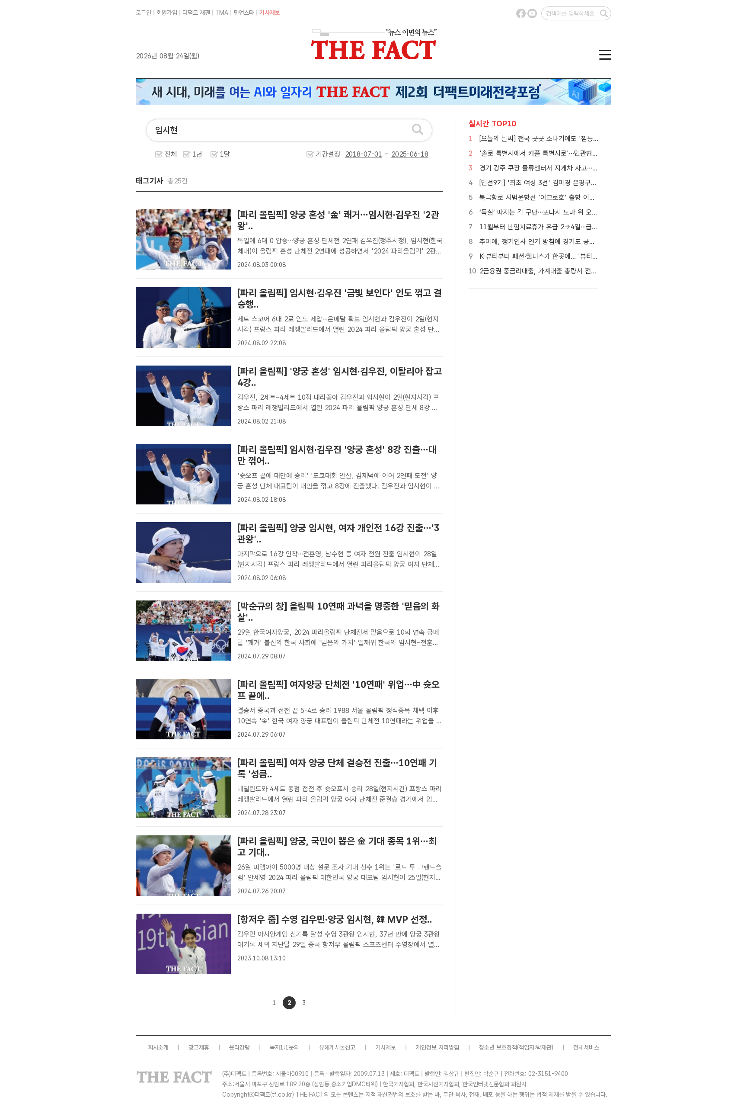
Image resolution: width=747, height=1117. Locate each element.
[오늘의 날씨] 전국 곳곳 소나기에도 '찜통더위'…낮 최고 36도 (564, 139)
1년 (197, 154)
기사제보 (269, 12)
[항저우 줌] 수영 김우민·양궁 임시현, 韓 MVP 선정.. (334, 919)
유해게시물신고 (337, 1047)
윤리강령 (239, 1047)
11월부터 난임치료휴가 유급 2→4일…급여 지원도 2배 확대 (562, 227)
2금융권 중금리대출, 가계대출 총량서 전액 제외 (545, 271)
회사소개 (158, 1047)
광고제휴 (198, 1047)
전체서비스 (586, 1047)
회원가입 (166, 12)
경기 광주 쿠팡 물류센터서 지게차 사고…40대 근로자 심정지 (563, 168)
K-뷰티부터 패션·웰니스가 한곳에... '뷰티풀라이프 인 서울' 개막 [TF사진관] (583, 256)
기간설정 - (353, 154)
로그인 (143, 12)
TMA (221, 12)
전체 (171, 154)
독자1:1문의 (284, 1047)
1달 (225, 154)
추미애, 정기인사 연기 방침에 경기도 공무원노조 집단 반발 (560, 242)
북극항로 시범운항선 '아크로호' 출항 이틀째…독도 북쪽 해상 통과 (570, 197)
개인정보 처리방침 (437, 1047)
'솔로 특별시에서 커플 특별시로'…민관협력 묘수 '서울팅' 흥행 (565, 153)
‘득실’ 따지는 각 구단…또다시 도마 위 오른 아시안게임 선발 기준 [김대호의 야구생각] (597, 212)
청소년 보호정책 (498, 1047)
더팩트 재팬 (196, 12)
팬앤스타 (243, 12)
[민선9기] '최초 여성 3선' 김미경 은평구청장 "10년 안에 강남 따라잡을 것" (583, 183)
